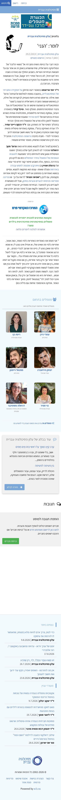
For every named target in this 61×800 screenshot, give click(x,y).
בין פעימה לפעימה (44, 465)
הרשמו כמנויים (37, 58)
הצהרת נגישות (37, 778)
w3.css (37, 788)
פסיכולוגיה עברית (47, 10)
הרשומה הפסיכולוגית (22, 136)
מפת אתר (26, 782)
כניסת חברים (11, 541)
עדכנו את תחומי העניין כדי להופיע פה (32, 423)
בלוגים (55, 36)
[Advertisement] (30, 580)
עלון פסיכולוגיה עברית (39, 36)
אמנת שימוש (22, 778)
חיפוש (4, 3)
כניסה (24, 3)
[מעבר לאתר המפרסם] (30, 21)
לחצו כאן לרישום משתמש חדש (44, 529)
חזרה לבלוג (12, 487)
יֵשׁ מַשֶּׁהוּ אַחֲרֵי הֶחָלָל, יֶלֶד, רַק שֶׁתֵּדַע (37, 660)
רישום (15, 3)
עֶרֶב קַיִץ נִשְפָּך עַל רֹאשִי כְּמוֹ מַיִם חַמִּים (35, 447)
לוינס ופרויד (33, 116)
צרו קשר (50, 778)
